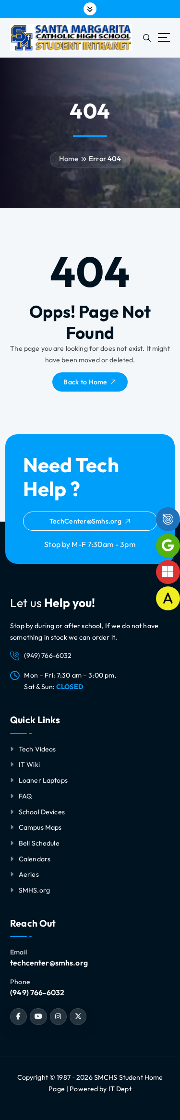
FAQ (25, 796)
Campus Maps (40, 827)
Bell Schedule (39, 843)
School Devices (42, 812)
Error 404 (105, 158)
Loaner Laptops (43, 780)
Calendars (34, 859)
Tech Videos (37, 749)
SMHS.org (34, 890)
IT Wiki (29, 764)
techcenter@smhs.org (49, 962)
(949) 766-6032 (37, 992)
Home (69, 158)
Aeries (29, 874)
